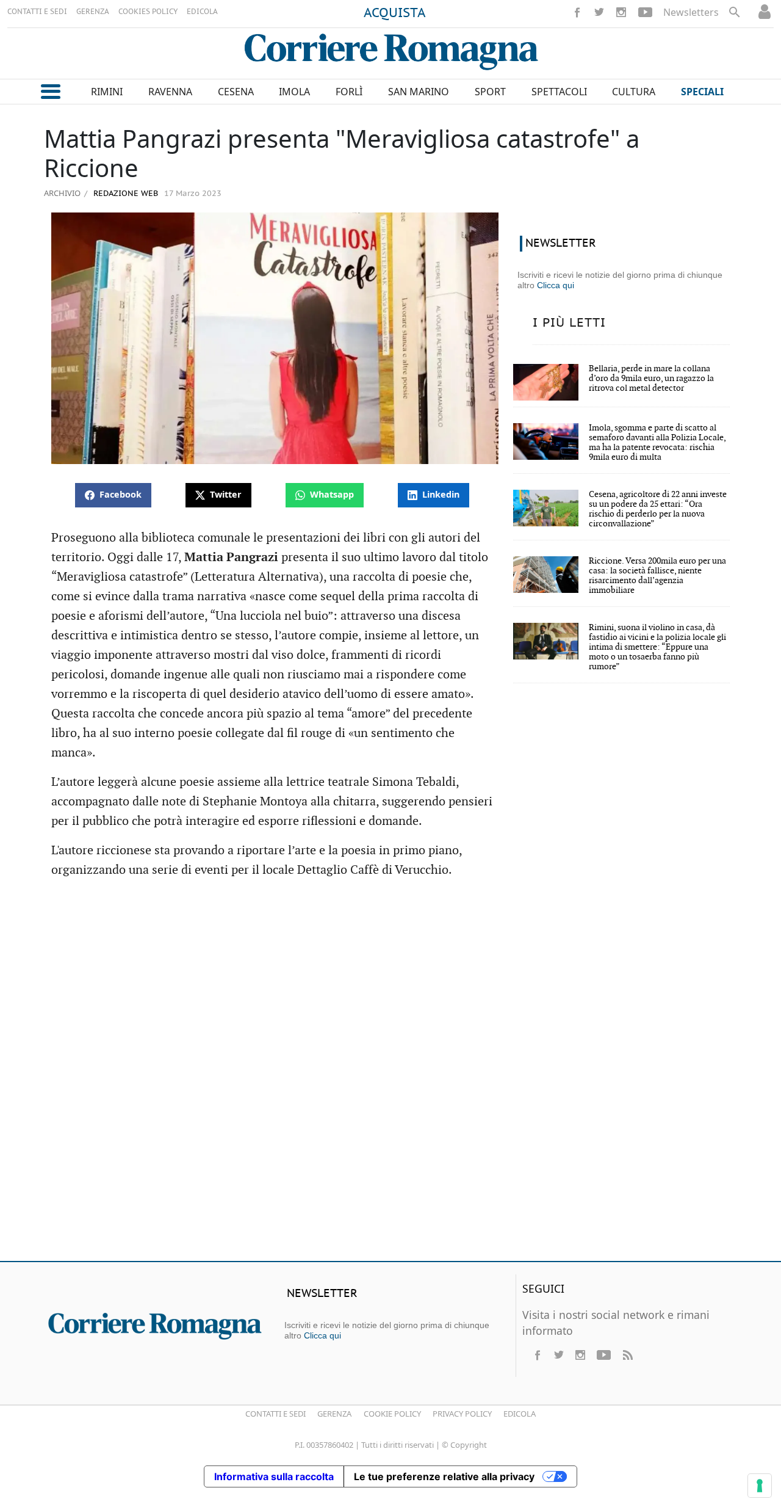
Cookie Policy (392, 1413)
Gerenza (334, 1413)
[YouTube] (645, 12)
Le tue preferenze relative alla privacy (444, 1476)
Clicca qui (555, 285)
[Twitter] (599, 12)
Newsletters (691, 12)
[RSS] (627, 1355)
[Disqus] (390, 1075)
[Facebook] (577, 12)
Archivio (62, 192)
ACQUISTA (395, 13)
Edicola (519, 1413)
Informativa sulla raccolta (274, 1476)
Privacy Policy (462, 1413)
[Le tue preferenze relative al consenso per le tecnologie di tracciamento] (759, 1485)
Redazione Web (124, 193)
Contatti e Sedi (275, 1413)
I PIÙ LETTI (569, 323)
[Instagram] (621, 12)
